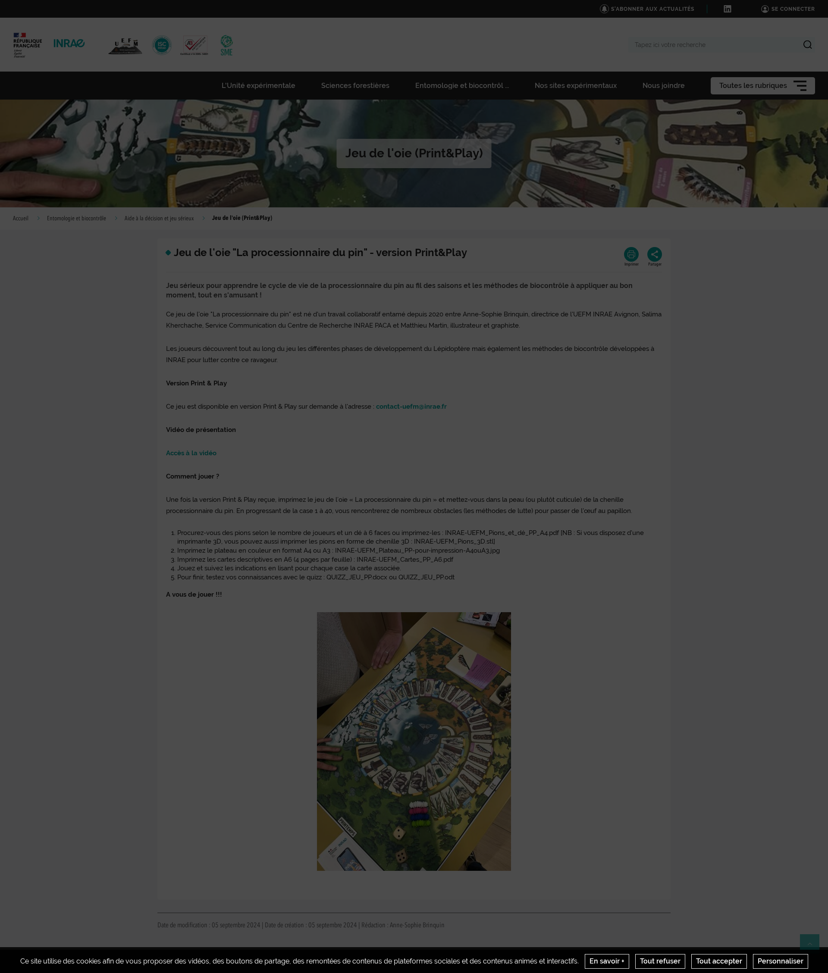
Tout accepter (719, 961)
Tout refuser (660, 961)
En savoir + (607, 961)
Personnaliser (780, 961)
